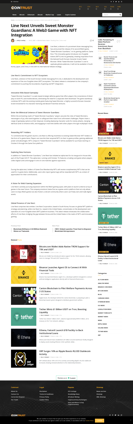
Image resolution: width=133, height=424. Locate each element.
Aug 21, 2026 (55, 336)
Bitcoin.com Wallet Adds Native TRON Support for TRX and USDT (110, 139)
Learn (59, 15)
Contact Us (15, 394)
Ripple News (102, 324)
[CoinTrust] (18, 415)
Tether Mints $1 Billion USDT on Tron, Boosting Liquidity (109, 228)
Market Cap (50, 15)
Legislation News (104, 309)
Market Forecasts (105, 313)
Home (12, 20)
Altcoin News (103, 280)
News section (101, 391)
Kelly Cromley (21, 40)
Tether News (103, 331)
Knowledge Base (74, 394)
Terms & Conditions (46, 394)
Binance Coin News (105, 287)
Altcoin (40, 15)
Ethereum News (104, 302)
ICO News (101, 305)
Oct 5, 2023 (32, 40)
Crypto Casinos (70, 15)
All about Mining (73, 397)
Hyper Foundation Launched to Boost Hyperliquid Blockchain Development (111, 86)
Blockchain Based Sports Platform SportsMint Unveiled (112, 100)
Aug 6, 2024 (108, 67)
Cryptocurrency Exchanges (77, 400)
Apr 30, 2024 (108, 106)
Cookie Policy (44, 400)
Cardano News (103, 298)
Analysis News (103, 283)
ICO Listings (72, 391)
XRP (99, 335)
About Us (14, 391)
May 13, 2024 (114, 51)
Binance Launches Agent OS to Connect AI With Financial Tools (109, 168)
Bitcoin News (104, 133)
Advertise (15, 1)
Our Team (14, 400)
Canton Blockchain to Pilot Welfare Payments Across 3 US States (109, 198)
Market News (42, 40)
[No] (131, 420)
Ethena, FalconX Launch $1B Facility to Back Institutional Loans (108, 258)
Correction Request (18, 397)
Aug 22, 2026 (55, 252)
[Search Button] (120, 14)
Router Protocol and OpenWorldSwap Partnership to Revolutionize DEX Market (112, 60)
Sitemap (99, 394)
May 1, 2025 (108, 79)
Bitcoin (22, 15)
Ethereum (31, 15)
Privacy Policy (44, 397)
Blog (100, 294)
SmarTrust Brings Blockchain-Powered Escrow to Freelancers (113, 73)
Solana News (103, 328)
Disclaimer (43, 391)
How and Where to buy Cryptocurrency (76, 403)
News (14, 15)
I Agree (99, 420)
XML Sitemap (101, 397)
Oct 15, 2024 (108, 94)
